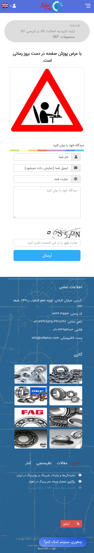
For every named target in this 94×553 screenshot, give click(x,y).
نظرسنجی (44, 463)
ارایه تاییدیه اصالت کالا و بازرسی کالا (47, 31)
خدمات (75, 25)
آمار (28, 463)
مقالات (62, 463)
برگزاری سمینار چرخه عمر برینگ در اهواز (52, 481)
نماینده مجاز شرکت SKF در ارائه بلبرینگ (51, 488)
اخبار (76, 463)
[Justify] (13, 6)
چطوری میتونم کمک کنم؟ (63, 542)
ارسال (47, 255)
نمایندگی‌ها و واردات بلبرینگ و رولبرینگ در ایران (46, 475)
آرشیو (66, 524)
